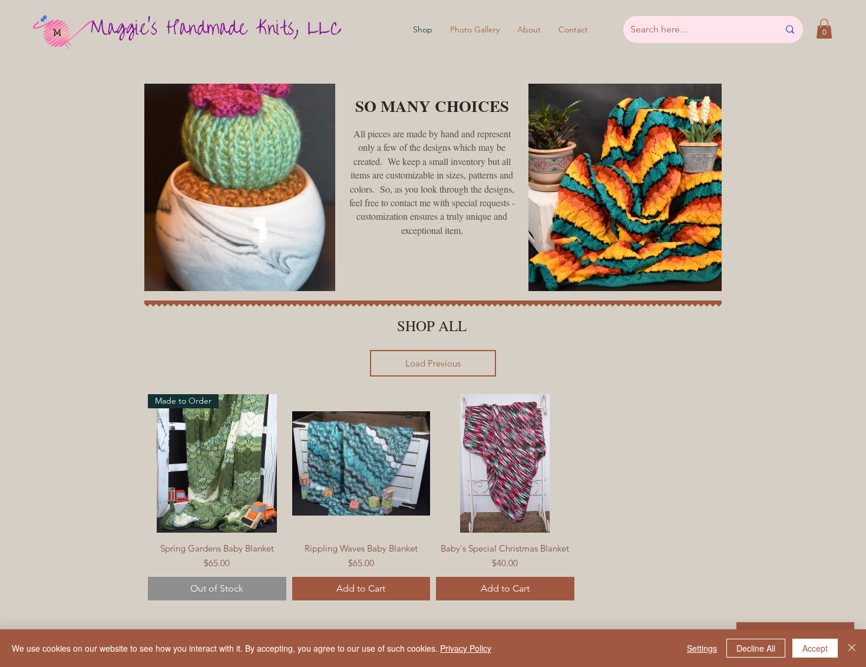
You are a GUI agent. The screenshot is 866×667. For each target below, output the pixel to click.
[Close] (852, 648)
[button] (824, 28)
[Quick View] (361, 463)
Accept (815, 648)
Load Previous (433, 363)
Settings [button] (702, 648)
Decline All (755, 648)
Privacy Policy (465, 648)
